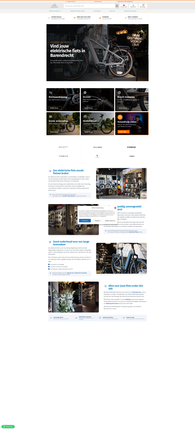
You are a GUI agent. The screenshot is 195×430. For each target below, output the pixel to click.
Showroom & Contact (130, 11)
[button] (115, 208)
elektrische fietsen (134, 232)
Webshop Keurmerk (112, 303)
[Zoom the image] (63, 147)
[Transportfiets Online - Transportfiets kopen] (54, 6)
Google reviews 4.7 (71, 1)
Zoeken (117, 6)
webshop (127, 299)
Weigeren (97, 220)
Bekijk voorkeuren (110, 220)
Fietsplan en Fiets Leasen (77, 11)
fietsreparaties (136, 292)
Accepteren (85, 220)
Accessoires (97, 11)
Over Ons (112, 11)
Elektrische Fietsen (54, 11)
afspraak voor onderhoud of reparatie (77, 273)
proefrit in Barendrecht (69, 196)
